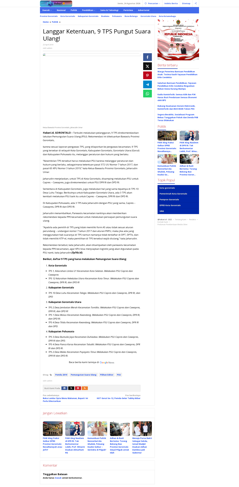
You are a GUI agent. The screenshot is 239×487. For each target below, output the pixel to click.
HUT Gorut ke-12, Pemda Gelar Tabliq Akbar (118, 397)
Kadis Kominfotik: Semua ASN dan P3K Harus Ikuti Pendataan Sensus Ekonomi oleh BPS (177, 97)
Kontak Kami (163, 222)
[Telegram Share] (147, 84)
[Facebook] (64, 388)
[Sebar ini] (147, 57)
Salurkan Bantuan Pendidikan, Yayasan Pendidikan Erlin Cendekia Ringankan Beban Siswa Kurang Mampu (177, 86)
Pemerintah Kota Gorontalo (173, 193)
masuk (58, 477)
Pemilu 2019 (61, 374)
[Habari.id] (56, 3)
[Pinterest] (78, 388)
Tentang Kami (180, 219)
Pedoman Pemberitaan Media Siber (173, 224)
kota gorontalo (167, 188)
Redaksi (192, 219)
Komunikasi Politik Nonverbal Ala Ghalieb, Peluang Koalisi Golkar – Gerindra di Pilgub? (97, 444)
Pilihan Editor (106, 374)
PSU (119, 374)
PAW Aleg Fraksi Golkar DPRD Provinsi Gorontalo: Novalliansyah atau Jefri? (52, 444)
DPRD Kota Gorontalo (170, 205)
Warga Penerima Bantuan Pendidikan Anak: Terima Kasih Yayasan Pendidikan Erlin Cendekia (177, 74)
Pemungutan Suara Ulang (83, 374)
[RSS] (85, 388)
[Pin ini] (147, 75)
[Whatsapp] (147, 93)
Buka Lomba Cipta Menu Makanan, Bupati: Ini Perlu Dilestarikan (65, 398)
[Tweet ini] (147, 66)
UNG (162, 211)
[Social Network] (196, 3)
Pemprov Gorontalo (169, 199)
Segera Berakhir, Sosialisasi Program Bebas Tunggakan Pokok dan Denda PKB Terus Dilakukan (178, 117)
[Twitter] (71, 388)
